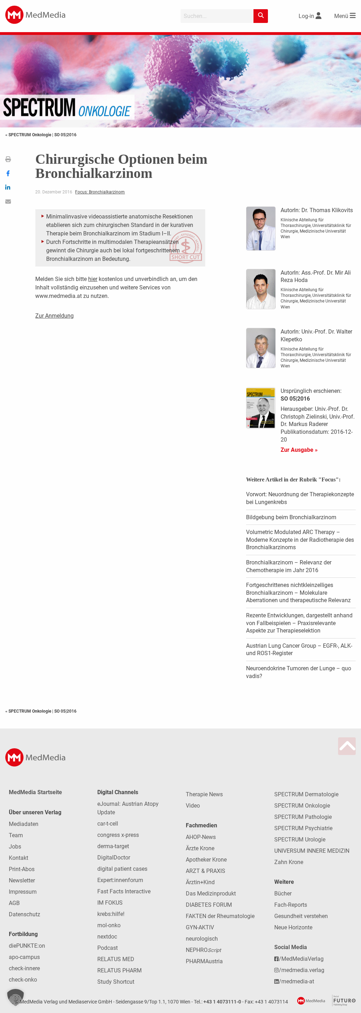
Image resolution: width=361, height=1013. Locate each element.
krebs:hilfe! (110, 914)
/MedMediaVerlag (301, 958)
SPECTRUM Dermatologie (306, 794)
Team (16, 835)
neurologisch (202, 938)
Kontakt (18, 858)
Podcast (107, 948)
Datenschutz (24, 914)
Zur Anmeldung (54, 315)
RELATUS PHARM (119, 970)
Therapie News (204, 794)
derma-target (113, 846)
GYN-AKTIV (200, 927)
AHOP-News (201, 837)
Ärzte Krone (200, 848)
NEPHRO (203, 950)
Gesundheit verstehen (301, 916)
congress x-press (118, 835)
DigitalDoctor (113, 857)
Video (193, 805)
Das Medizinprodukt (211, 893)
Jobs (15, 846)
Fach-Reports (290, 904)
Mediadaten (23, 824)
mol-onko (109, 925)
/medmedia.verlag (301, 970)
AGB (14, 903)
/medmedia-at (296, 981)
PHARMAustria (204, 961)
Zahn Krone (288, 862)
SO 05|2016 (65, 134)
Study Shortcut (115, 981)
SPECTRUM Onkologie (302, 805)
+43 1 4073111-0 (222, 1002)
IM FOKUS (110, 902)
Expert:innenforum (120, 880)
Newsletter (22, 880)
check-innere (24, 968)
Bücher (283, 893)
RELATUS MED (115, 959)
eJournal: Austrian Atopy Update (128, 808)
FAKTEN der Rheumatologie (220, 916)
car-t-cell (107, 823)
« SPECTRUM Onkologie (28, 134)
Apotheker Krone (206, 859)
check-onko (23, 979)
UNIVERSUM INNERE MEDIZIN (311, 850)
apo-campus (24, 957)
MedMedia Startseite (35, 792)
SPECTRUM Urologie (299, 839)
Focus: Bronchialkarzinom (100, 192)
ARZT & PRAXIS (205, 871)
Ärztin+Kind (200, 882)
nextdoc (107, 936)
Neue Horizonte (293, 927)
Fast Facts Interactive (124, 891)
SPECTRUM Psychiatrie (303, 828)
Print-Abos (22, 869)
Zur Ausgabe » (299, 449)
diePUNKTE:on (27, 945)
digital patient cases (122, 868)
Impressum (23, 891)
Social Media (290, 947)
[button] (15, 997)
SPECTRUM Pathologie (303, 817)
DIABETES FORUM (209, 904)
